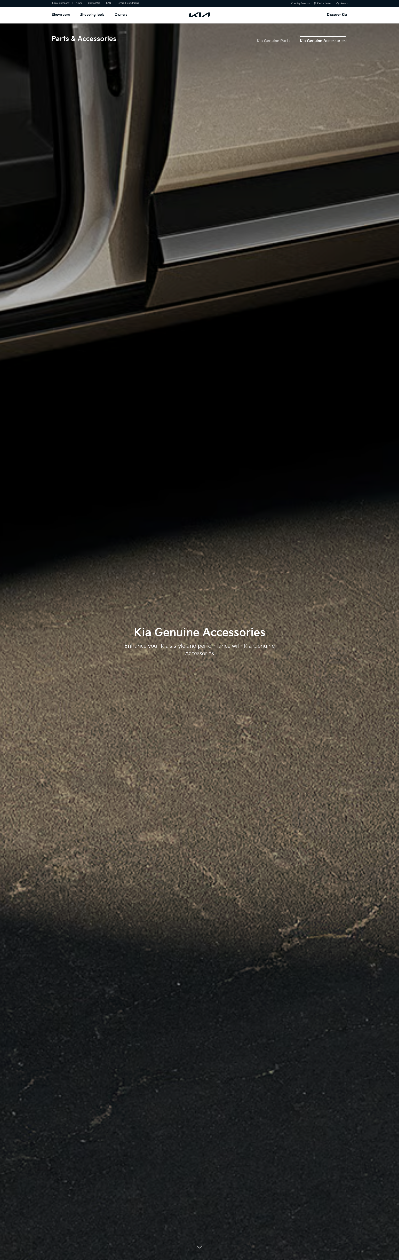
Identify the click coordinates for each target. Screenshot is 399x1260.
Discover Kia (337, 15)
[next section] (199, 1246)
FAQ (108, 3)
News (79, 3)
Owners (121, 15)
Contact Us (94, 3)
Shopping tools (92, 15)
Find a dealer (324, 3)
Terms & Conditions (128, 3)
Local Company (60, 3)
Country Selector (300, 3)
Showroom (61, 15)
